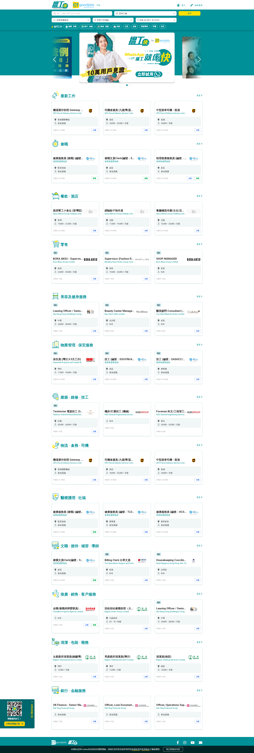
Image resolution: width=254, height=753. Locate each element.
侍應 (118, 26)
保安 (162, 26)
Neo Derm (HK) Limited (115, 314)
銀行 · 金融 (88, 26)
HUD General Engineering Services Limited (123, 414)
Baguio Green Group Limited (117, 611)
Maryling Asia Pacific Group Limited (120, 262)
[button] (56, 13)
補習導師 (144, 26)
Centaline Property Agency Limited (68, 611)
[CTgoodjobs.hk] (59, 742)
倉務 (134, 26)
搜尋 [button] (189, 13)
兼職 (94, 178)
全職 (94, 130)
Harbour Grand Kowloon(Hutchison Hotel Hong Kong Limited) (79, 414)
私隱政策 (136, 749)
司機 (154, 26)
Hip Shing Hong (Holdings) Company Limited (72, 314)
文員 (126, 26)
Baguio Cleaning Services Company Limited (72, 660)
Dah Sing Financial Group (63, 708)
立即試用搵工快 (13, 724)
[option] (75, 118)
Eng (98, 5)
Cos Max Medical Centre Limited (170, 314)
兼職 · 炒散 (72, 26)
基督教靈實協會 (60, 161)
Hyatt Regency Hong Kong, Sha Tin (171, 563)
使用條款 (146, 749)
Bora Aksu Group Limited (64, 262)
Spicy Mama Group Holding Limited (68, 214)
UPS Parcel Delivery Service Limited (68, 113)
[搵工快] (72, 742)
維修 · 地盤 (104, 26)
